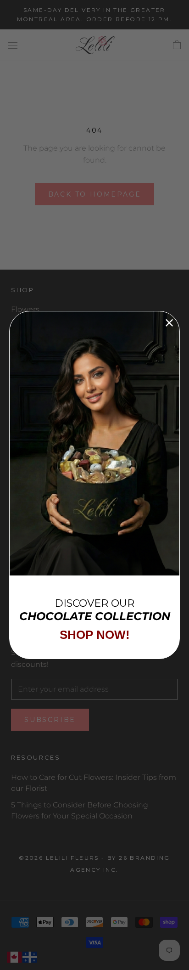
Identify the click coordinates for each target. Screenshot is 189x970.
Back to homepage (94, 194)
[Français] (30, 957)
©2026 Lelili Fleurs (59, 857)
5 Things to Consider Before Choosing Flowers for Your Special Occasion (79, 810)
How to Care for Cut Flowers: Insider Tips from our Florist (93, 783)
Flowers (25, 309)
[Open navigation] (12, 45)
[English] (14, 957)
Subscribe (50, 720)
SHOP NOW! (95, 635)
